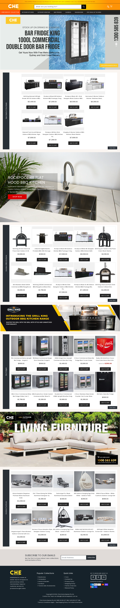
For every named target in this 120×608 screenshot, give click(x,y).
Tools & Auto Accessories (46, 586)
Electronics (42, 577)
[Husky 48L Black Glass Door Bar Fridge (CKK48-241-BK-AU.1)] (42, 346)
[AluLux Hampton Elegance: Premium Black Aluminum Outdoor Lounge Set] (105, 481)
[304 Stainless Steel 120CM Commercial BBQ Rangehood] (21, 272)
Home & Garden (43, 581)
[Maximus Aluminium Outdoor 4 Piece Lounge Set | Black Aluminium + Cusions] (63, 481)
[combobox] (60, 7)
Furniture (41, 583)
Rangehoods (79, 12)
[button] (111, 6)
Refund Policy (69, 588)
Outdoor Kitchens (28, 12)
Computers (42, 579)
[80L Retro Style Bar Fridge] (21, 382)
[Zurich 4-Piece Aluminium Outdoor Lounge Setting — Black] (21, 517)
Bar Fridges (58, 12)
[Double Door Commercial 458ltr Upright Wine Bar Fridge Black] (105, 382)
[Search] (83, 7)
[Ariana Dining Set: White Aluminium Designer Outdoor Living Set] (84, 517)
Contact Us (68, 579)
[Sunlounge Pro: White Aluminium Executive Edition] (42, 481)
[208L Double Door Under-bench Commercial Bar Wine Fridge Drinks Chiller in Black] (84, 382)
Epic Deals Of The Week (94, 12)
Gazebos (68, 12)
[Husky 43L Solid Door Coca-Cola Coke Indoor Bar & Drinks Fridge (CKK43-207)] (21, 346)
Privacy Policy (69, 581)
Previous (9, 372)
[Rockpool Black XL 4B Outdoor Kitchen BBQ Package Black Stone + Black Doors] (84, 272)
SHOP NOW (17, 197)
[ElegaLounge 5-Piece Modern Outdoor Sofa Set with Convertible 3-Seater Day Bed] (105, 519)
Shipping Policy (70, 583)
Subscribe (91, 557)
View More (112, 148)
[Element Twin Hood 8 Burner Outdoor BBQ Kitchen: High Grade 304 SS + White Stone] (32, 120)
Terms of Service (70, 586)
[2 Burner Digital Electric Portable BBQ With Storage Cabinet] (42, 236)
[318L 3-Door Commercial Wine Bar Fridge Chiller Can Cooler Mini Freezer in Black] (63, 381)
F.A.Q (66, 577)
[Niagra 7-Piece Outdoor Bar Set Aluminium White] (42, 517)
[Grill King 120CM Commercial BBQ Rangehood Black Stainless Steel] (42, 272)
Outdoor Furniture (44, 12)
